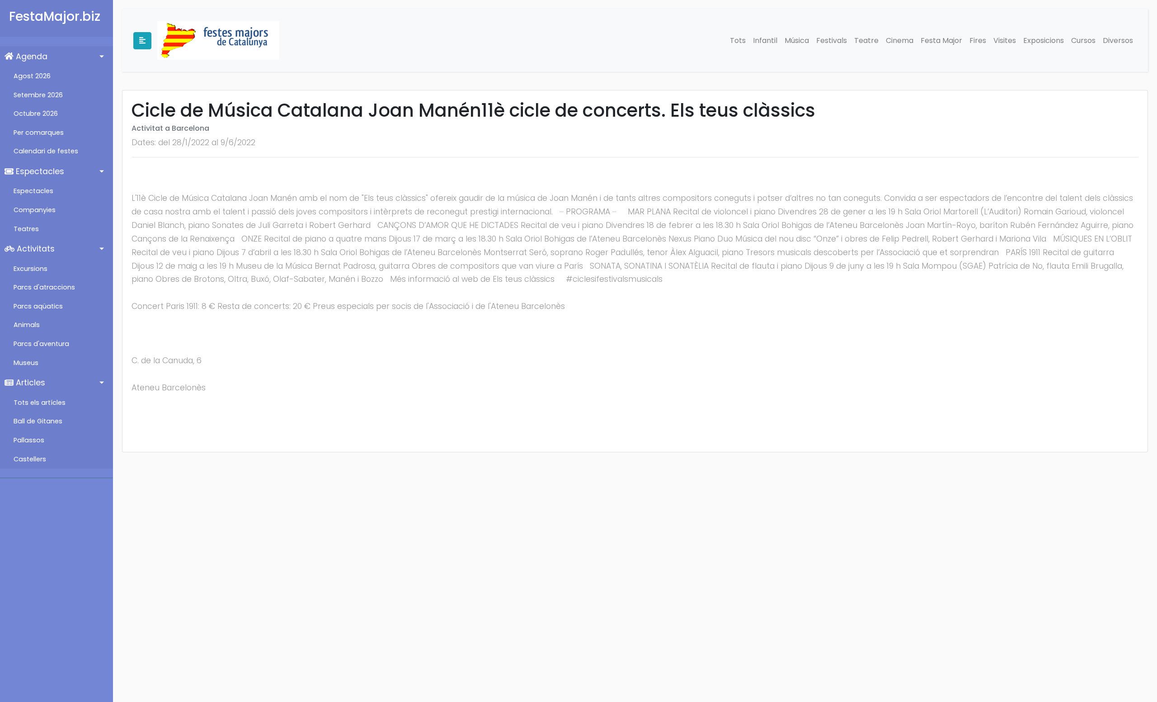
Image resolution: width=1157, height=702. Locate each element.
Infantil (765, 40)
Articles (29, 382)
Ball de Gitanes (38, 421)
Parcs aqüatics (38, 306)
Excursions (30, 268)
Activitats (34, 248)
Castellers (30, 459)
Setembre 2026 (38, 95)
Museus (26, 362)
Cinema (899, 40)
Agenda (30, 56)
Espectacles (39, 171)
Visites (1004, 40)
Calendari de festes (46, 151)
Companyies (35, 209)
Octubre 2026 (36, 113)
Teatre (866, 40)
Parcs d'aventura (41, 343)
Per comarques (39, 132)
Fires (977, 40)
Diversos (1118, 40)
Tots (738, 40)
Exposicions (1043, 40)
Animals (27, 324)
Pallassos (29, 440)
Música (797, 40)
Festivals (831, 40)
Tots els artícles (40, 402)
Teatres (26, 228)
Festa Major (941, 40)
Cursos (1083, 40)
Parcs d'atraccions (44, 287)
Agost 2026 (32, 76)
